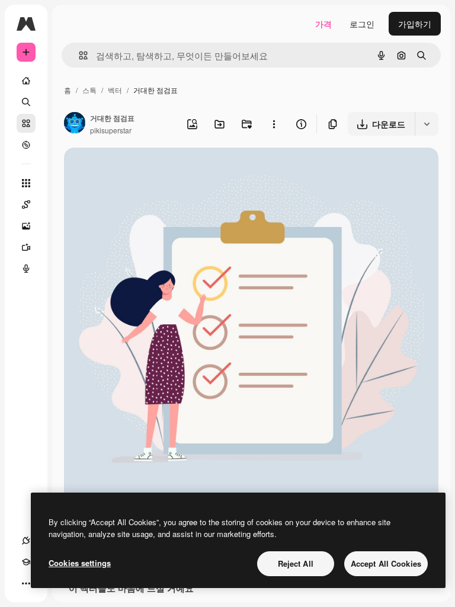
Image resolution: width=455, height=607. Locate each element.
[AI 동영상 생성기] (26, 247)
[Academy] (26, 561)
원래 (132, 170)
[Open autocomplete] (78, 55)
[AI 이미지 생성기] (26, 225)
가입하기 (414, 24)
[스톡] (26, 123)
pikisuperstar (111, 130)
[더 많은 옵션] (274, 124)
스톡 (89, 90)
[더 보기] (26, 583)
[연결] (26, 540)
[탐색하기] (26, 144)
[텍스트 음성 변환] (26, 268)
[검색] (26, 101)
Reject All (295, 563)
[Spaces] (26, 204)
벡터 (115, 90)
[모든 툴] (26, 183)
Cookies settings (80, 562)
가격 (323, 24)
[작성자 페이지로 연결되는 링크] (74, 124)
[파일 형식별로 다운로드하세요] (426, 124)
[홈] (26, 80)
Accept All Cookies (386, 563)
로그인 (362, 24)
